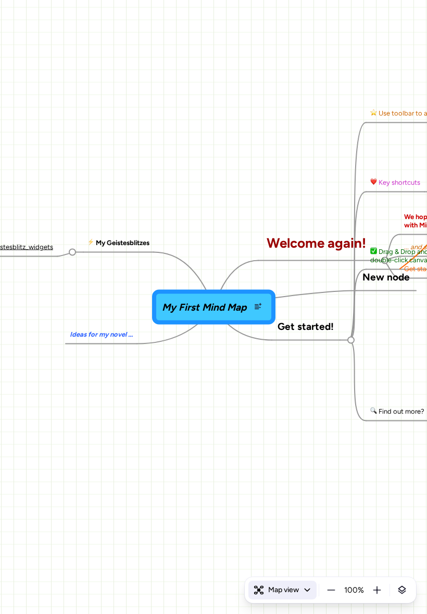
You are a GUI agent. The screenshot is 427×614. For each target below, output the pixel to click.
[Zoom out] (331, 590)
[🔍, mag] (373, 411)
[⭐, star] (373, 113)
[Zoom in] (377, 590)
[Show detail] (402, 590)
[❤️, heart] (373, 182)
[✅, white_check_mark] (373, 251)
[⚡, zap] (90, 242)
